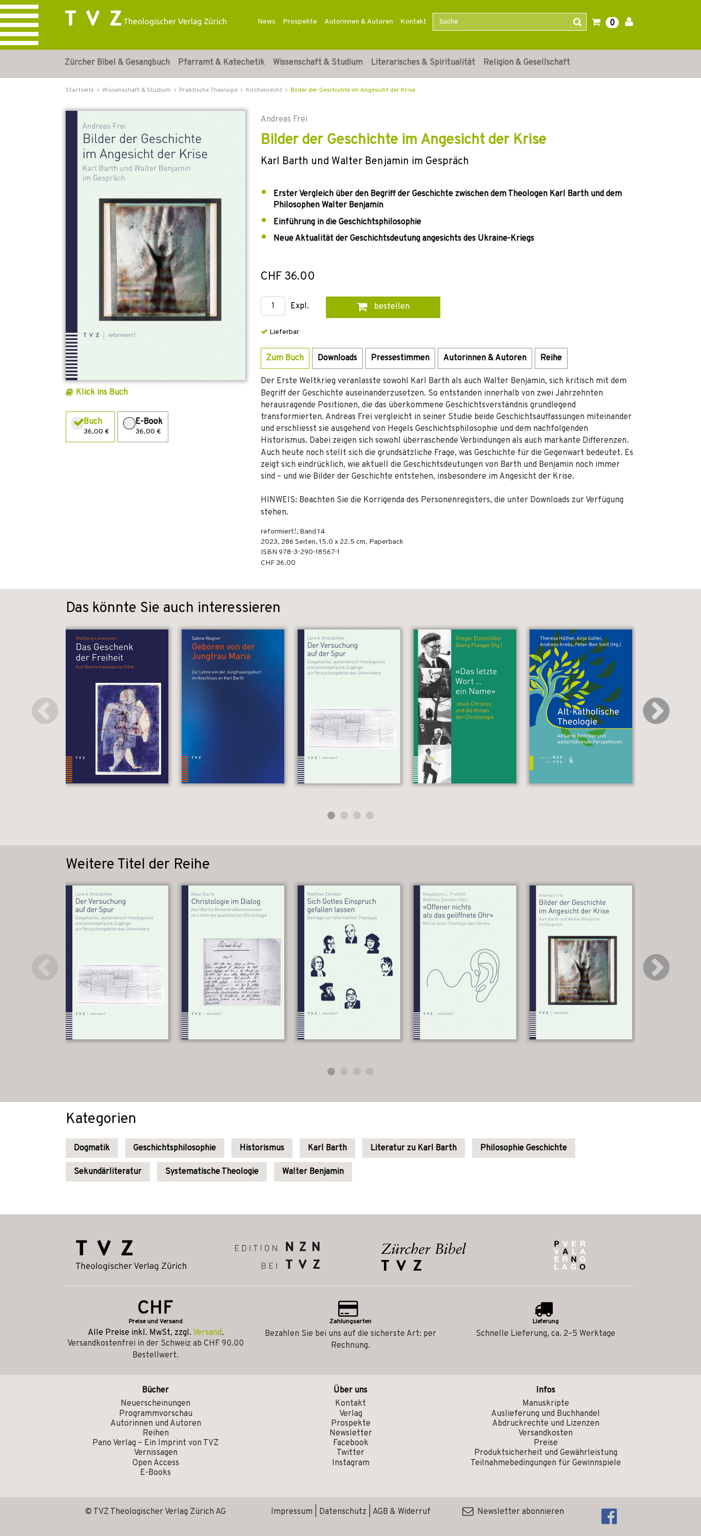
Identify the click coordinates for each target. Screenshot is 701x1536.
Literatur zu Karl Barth (414, 1148)
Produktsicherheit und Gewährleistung (545, 1453)
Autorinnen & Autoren (358, 21)
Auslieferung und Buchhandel (545, 1414)
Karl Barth (327, 1148)
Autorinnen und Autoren (155, 1424)
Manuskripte (545, 1404)
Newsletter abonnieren (518, 1512)
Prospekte (300, 21)
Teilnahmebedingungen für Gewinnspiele (546, 1463)
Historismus (262, 1148)
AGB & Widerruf (402, 1512)
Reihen (156, 1433)
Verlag (350, 1414)
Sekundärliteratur (108, 1172)
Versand (207, 1333)
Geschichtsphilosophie (174, 1148)
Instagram (350, 1463)
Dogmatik (92, 1148)
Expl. (299, 306)
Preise (546, 1443)
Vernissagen (156, 1453)
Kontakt (413, 21)
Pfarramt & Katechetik (221, 62)
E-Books (155, 1473)
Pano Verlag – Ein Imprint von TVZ (155, 1443)
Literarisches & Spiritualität (423, 62)
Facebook (350, 1443)
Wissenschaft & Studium (318, 62)
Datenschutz (342, 1512)
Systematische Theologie (212, 1172)
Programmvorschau (155, 1414)
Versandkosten (545, 1433)
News (267, 21)
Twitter (350, 1453)
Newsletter (350, 1433)
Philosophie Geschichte (523, 1148)
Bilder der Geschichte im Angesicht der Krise (352, 90)
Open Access (155, 1463)
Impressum (292, 1512)
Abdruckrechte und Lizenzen (545, 1424)
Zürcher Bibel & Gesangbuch (117, 62)
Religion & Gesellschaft (526, 62)
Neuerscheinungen (155, 1404)
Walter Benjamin (313, 1172)
